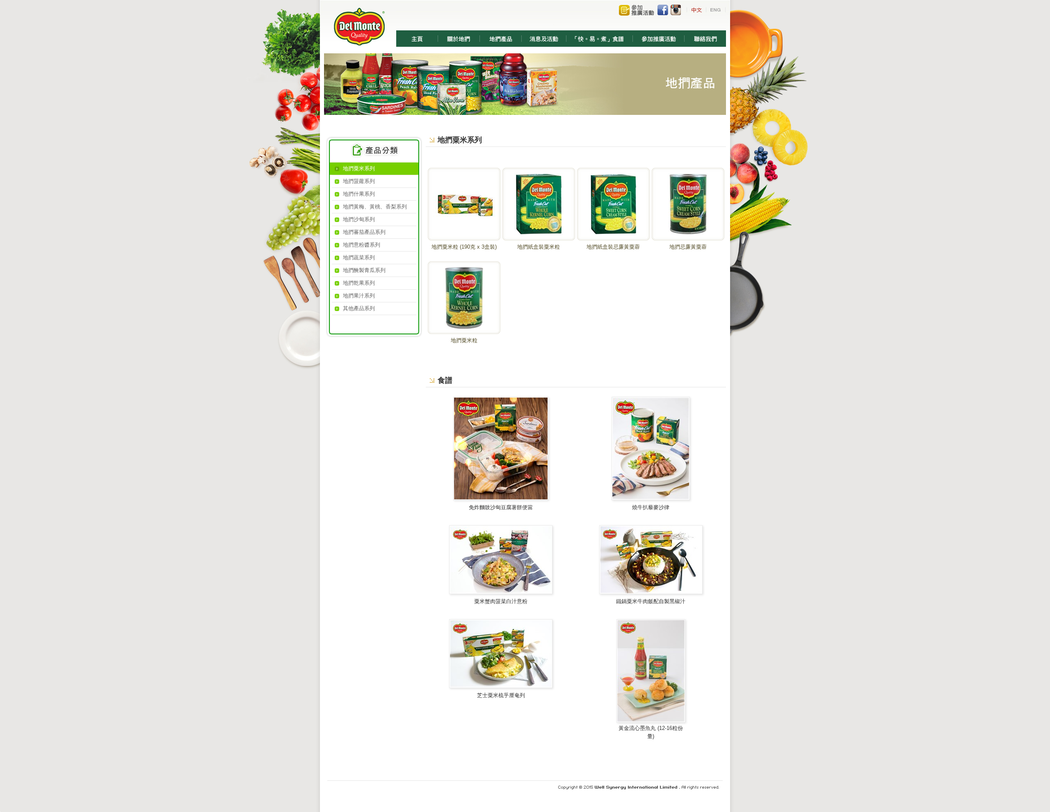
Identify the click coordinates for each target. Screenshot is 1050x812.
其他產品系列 (359, 308)
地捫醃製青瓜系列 (364, 270)
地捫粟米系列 (359, 168)
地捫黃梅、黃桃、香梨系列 (375, 207)
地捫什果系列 (359, 194)
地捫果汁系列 (359, 296)
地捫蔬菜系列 (359, 257)
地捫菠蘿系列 (359, 181)
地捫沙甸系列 (359, 219)
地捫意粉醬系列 (361, 245)
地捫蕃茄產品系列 (364, 232)
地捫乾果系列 (359, 283)
